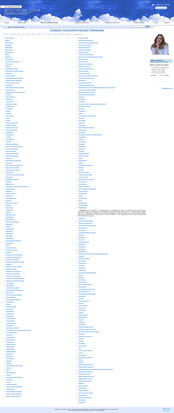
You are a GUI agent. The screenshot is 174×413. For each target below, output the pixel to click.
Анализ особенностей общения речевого (91, 57)
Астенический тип (84, 301)
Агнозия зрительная (12, 123)
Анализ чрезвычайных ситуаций (88, 75)
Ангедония (82, 132)
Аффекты (81, 383)
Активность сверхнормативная (15, 278)
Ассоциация (82, 296)
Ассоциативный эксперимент (87, 294)
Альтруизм (9, 335)
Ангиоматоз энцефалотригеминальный (90, 134)
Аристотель (82, 249)
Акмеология (9, 224)
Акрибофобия (10, 229)
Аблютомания (9, 49)
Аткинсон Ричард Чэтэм (86, 327)
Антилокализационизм (85, 174)
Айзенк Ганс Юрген (11, 203)
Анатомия (81, 123)
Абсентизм (8, 57)
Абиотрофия (9, 47)
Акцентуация (10, 302)
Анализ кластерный (84, 47)
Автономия (9, 85)
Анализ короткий (83, 52)
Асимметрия (82, 270)
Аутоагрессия (83, 355)
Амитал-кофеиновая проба (14, 365)
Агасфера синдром (11, 104)
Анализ (8, 382)
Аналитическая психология (87, 92)
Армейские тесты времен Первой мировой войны (93, 253)
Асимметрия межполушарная (87, 272)
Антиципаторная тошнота (86, 179)
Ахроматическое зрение (86, 393)
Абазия (7, 40)
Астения (81, 303)
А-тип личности (9, 38)
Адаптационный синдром (13, 160)
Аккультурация (10, 219)
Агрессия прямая (11, 151)
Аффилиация (83, 388)
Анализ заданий (83, 38)
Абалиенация (9, 42)
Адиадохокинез (10, 189)
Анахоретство (83, 130)
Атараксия (82, 322)
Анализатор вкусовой (85, 82)
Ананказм (81, 108)
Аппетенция (82, 230)
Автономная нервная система (15, 87)
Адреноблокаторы (11, 198)
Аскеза (81, 275)
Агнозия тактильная (11, 130)
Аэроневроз (82, 400)
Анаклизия (9, 379)
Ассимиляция (83, 282)
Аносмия (81, 167)
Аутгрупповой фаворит (85, 350)
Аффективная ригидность (86, 367)
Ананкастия (82, 111)
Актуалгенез (10, 285)
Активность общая (11, 269)
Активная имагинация (12, 259)
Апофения (82, 218)
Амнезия (9, 368)
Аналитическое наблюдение (87, 94)
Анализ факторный (84, 73)
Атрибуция (82, 334)
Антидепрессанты (83, 172)
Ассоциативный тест (85, 291)
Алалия (8, 304)
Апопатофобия (83, 205)
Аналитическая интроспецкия (87, 90)
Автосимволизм (10, 97)
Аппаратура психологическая (87, 225)
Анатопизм (82, 125)
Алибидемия (10, 313)
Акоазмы (8, 226)
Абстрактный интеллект (13, 61)
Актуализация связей (12, 287)
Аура (80, 348)
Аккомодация (10, 217)
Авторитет (9, 94)
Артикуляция (82, 263)
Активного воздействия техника (15, 262)
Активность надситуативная (14, 266)
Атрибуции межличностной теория (89, 331)
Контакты (166, 22)
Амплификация (10, 372)
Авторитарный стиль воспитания (15, 92)
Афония (81, 362)
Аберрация (8, 45)
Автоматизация (10, 75)
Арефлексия (82, 246)
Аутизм (81, 352)
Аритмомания (83, 251)
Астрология (82, 308)
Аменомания (10, 358)
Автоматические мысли (13, 82)
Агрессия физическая (12, 156)
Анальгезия (82, 99)
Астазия (81, 298)
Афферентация (83, 385)
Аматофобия (10, 346)
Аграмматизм (10, 134)
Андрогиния (82, 141)
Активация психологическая (14, 254)
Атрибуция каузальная (85, 336)
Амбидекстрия (10, 349)
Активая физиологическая (13, 257)
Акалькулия (9, 207)
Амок (7, 370)
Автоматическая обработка (14, 80)
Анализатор (82, 80)
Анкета (81, 158)
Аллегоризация (10, 318)
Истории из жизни (139, 22)
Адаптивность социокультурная (15, 174)
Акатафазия (9, 210)
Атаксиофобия (83, 317)
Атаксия (81, 319)
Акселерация (10, 243)
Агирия (8, 118)
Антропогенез (83, 184)
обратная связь (161, 8)
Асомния (81, 277)
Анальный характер (84, 106)
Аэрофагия (82, 402)
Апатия (81, 196)
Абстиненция (10, 59)
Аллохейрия (10, 325)
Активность (9, 264)
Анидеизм (81, 144)
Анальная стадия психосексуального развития (92, 104)
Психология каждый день (112, 22)
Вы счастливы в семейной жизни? (159, 61)
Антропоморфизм (84, 186)
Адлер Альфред (10, 193)
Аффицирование (84, 390)
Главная (6, 22)
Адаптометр (9, 177)
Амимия (8, 363)
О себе (155, 22)
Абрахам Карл (9, 52)
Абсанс (7, 54)
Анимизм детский (84, 153)
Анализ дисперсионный (13, 396)
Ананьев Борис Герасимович (87, 115)
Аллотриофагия (11, 323)
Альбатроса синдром (12, 328)
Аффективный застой (85, 381)
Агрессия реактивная (12, 153)
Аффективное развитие (86, 371)
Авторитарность (10, 90)
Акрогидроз (9, 231)
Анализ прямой (83, 61)
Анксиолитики (83, 160)
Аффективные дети (84, 374)
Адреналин (9, 196)
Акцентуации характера (13, 299)
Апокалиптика (83, 203)
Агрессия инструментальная (14, 146)
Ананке (81, 113)
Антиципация (82, 181)
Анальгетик (82, 101)
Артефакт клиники (84, 258)
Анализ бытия (10, 389)
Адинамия (9, 191)
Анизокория (82, 146)
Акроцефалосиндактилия (13, 240)
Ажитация (9, 200)
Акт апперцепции (11, 247)
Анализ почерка (83, 59)
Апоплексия (82, 207)
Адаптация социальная (13, 170)
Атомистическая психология (87, 329)
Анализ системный (84, 66)
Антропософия (83, 191)
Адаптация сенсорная (12, 167)
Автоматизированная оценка (14, 78)
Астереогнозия (83, 305)
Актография (9, 283)
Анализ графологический (13, 394)
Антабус (81, 170)
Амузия (8, 375)
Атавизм (81, 312)
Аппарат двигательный (85, 223)
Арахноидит (82, 244)
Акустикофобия (10, 297)
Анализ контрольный (85, 49)
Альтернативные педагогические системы (18, 330)
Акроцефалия (10, 238)
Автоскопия (9, 99)
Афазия (81, 360)
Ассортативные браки (85, 284)
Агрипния (8, 158)
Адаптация (9, 163)
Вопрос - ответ (22, 22)
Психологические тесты (82, 22)
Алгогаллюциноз (11, 306)
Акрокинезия (9, 233)
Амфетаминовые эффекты (14, 377)
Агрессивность (10, 139)
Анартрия (81, 118)
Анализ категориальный (86, 40)
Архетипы (81, 265)
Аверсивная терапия (12, 68)
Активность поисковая (12, 273)
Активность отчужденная (13, 271)
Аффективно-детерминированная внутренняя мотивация (96, 369)
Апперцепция (83, 228)
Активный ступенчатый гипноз (15, 280)
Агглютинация (10, 106)
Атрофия (81, 338)
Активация (9, 252)
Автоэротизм (9, 101)
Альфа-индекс (10, 339)
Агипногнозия (10, 115)
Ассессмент (82, 279)
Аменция (9, 361)
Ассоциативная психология (87, 289)
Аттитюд (81, 341)
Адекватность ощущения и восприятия (17, 186)
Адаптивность (10, 172)
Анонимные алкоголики (86, 165)
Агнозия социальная (12, 127)
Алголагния (9, 309)
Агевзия (8, 111)
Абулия (8, 66)
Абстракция (9, 64)
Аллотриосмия (10, 320)
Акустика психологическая (14, 295)
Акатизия (8, 212)
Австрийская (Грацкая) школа (14, 71)
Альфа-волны (10, 337)
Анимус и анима (83, 156)
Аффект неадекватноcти (86, 364)
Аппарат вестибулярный (86, 220)
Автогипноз (9, 73)
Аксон (7, 245)
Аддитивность (10, 184)
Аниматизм (82, 148)
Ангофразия (82, 137)
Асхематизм (82, 310)
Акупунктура (10, 292)
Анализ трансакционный (86, 68)
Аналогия (81, 97)
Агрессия (8, 141)
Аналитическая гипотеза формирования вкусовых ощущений (97, 87)
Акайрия (8, 205)
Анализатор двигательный (86, 85)
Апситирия (82, 239)
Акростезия (9, 236)
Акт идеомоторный (11, 250)
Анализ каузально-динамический (88, 42)
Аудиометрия (83, 345)
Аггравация (9, 108)
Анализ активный (11, 384)
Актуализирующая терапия (14, 290)
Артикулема (82, 261)
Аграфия (8, 137)
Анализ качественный (85, 45)
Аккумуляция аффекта (12, 221)
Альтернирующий (11, 332)
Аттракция (82, 343)
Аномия (81, 163)
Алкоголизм (9, 316)
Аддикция (8, 181)
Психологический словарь (49, 22)
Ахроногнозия (83, 395)
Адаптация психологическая (14, 165)
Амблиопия (9, 356)
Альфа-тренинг (10, 344)
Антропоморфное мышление (87, 189)
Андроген (81, 139)
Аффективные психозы (85, 378)
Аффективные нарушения (86, 376)
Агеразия (8, 113)
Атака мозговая (83, 315)
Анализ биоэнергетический (14, 386)
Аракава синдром (84, 242)
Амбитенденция (11, 351)
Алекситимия (10, 311)
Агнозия (8, 120)
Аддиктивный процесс (12, 179)
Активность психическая (13, 276)
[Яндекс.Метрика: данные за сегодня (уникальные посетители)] (166, 411)
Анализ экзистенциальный (86, 78)
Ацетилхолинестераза (85, 397)
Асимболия (82, 268)
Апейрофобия (83, 198)
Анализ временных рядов (14, 391)
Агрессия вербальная (12, 144)
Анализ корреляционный (86, 54)
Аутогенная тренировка (86, 357)
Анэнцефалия (83, 193)
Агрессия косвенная (12, 148)
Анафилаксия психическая (87, 127)
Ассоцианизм (82, 286)
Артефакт (81, 256)
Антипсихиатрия (83, 177)
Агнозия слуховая (11, 125)
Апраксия (81, 235)
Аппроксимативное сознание (87, 232)
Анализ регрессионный (85, 64)
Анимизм (81, 151)
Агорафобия (9, 132)
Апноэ (80, 200)
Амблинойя (9, 353)
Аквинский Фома (10, 214)
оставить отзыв (166, 408)
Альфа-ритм (10, 342)
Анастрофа (82, 120)
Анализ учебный (83, 71)
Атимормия (82, 324)
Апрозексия (82, 237)
